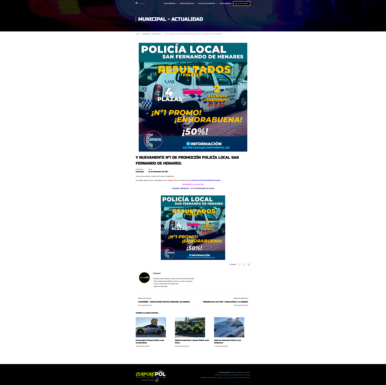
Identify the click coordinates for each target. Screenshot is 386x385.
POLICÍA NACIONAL (225, 3)
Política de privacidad (221, 375)
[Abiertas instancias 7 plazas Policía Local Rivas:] (190, 327)
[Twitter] (239, 264)
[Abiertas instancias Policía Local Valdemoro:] (229, 327)
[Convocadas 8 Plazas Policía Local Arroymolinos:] (151, 327)
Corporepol (140, 172)
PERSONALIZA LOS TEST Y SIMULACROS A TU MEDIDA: (225, 302)
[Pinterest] (244, 264)
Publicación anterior (144, 298)
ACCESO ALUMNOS (242, 3)
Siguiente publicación (241, 298)
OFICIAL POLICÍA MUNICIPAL (206, 3)
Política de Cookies (244, 375)
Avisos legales (233, 375)
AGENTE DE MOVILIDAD (187, 3)
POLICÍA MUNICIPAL (169, 3)
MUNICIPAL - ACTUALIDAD (152, 34)
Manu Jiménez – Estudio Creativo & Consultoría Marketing (232, 377)
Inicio (137, 34)
